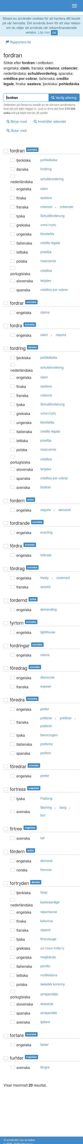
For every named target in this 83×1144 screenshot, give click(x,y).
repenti (45, 929)
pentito (45, 966)
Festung (46, 798)
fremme (46, 869)
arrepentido (48, 1012)
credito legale (50, 242)
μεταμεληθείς (52, 948)
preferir (45, 753)
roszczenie (48, 260)
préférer (66, 718)
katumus (46, 920)
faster (44, 1044)
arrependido (49, 994)
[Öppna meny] (74, 6)
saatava (46, 197)
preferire (46, 744)
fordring (46, 169)
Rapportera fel (20, 42)
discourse (47, 677)
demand (65, 509)
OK (54, 33)
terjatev (45, 280)
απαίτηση (48, 224)
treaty (44, 577)
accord (45, 586)
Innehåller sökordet (51, 121)
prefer (44, 709)
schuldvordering (52, 178)
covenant (63, 577)
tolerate (45, 555)
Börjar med (18, 121)
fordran (45, 487)
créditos (46, 270)
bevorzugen (49, 734)
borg (63, 807)
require (61, 334)
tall (42, 838)
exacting (46, 532)
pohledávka (48, 159)
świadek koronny (52, 984)
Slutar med (18, 130)
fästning (46, 807)
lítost (43, 892)
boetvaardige (49, 902)
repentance (48, 911)
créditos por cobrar (54, 289)
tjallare (45, 1021)
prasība (45, 251)
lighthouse (47, 632)
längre (45, 1067)
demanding (48, 609)
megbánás (48, 957)
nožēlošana (48, 975)
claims (45, 312)
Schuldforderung (52, 215)
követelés (47, 233)
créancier (67, 206)
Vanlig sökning (66, 97)
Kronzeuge (48, 939)
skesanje (46, 1003)
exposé (45, 686)
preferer (46, 725)
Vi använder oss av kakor (19, 1140)
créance (46, 206)
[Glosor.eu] (11, 6)
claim (44, 188)
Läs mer (44, 32)
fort (42, 815)
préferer (46, 718)
